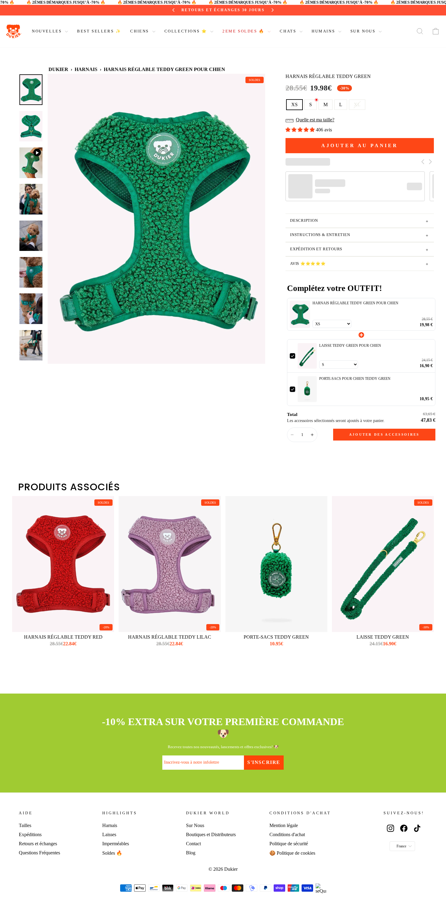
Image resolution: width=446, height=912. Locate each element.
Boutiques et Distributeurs (211, 834)
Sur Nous (195, 825)
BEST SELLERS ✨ (99, 31)
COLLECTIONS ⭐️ (186, 31)
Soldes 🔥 (112, 853)
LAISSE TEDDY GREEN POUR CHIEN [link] (350, 345)
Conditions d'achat (287, 834)
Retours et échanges (38, 843)
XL (357, 104)
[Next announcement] (267, 10)
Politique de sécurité (288, 843)
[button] (360, 121)
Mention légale (283, 825)
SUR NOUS (363, 31)
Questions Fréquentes (39, 852)
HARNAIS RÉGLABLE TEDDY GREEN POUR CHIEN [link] (355, 303)
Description (359, 221)
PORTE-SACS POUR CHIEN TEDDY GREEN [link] (354, 379)
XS (294, 104)
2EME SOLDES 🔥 (244, 31)
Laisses (109, 834)
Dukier (58, 69)
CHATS (289, 31)
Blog (190, 852)
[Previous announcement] (179, 10)
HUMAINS (324, 31)
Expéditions (30, 834)
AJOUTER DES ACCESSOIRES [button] (384, 434)
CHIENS (140, 31)
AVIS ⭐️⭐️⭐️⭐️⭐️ (359, 264)
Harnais (86, 69)
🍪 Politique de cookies (292, 853)
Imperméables (115, 843)
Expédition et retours (359, 249)
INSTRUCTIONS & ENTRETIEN (359, 235)
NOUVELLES (47, 31)
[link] (300, 314)
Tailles (25, 825)
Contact (193, 843)
